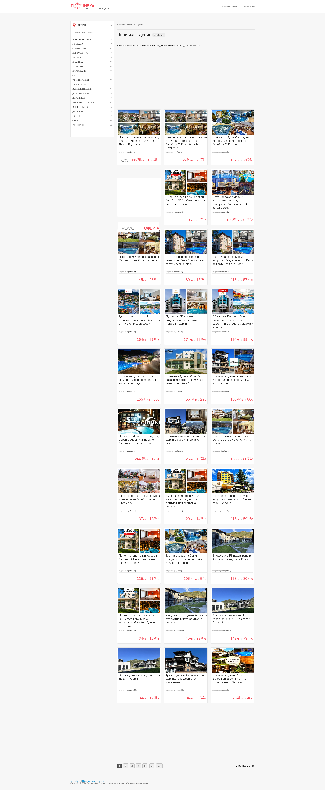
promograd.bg (225, 571)
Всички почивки (124, 24)
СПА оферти (79, 48)
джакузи (77, 111)
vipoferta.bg (131, 152)
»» (159, 766)
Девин (81, 25)
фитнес (76, 75)
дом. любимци (80, 93)
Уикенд (76, 57)
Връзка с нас (102, 781)
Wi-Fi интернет (80, 80)
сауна (75, 120)
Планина (77, 62)
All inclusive (80, 53)
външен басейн (81, 107)
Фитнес (76, 116)
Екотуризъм (79, 84)
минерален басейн (83, 102)
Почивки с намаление (92, 6)
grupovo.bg (224, 152)
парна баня (79, 71)
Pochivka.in (75, 781)
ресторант (78, 125)
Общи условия (88, 781)
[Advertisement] (186, 81)
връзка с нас (249, 6)
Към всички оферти (84, 32)
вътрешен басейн (82, 89)
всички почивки (229, 6)
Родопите (78, 66)
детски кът (78, 98)
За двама (77, 44)
